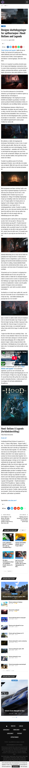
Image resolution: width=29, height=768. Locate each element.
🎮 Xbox (3, 26)
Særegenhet (6, 730)
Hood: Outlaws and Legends (8, 50)
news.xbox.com (12, 500)
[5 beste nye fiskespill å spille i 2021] (4, 650)
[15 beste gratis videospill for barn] (4, 627)
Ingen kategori (6, 540)
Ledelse (21, 726)
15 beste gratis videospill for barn (16, 625)
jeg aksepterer (16, 766)
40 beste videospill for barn (15, 656)
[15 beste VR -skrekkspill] (4, 612)
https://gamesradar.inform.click (19, 747)
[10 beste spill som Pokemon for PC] (4, 635)
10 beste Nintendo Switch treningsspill (17, 617)
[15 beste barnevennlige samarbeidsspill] (4, 666)
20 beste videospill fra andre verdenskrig (18, 641)
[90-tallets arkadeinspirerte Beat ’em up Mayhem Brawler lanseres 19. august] (8, 555)
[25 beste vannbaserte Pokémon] (4, 604)
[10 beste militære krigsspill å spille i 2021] (14, 591)
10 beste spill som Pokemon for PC (16, 633)
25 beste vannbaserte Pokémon (15, 602)
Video (24, 730)
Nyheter (13, 726)
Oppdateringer (14, 737)
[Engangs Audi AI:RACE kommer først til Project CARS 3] (20, 537)
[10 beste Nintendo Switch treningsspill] (4, 619)
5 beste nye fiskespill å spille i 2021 (16, 648)
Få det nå (3, 438)
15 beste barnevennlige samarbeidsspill (17, 664)
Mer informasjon (24, 766)
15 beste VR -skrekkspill (14, 610)
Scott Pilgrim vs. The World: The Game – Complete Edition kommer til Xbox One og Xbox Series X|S (6, 520)
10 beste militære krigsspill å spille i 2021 (14, 596)
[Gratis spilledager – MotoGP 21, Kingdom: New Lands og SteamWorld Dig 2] (8, 537)
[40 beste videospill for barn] (4, 658)
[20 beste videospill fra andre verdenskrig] (4, 643)
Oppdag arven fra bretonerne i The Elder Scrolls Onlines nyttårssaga (22, 519)
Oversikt (19, 733)
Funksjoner (14, 593)
